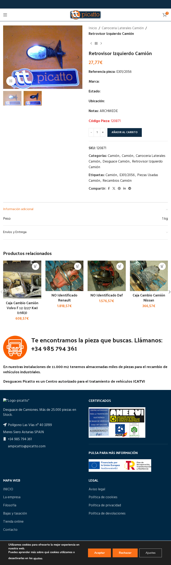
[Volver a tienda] (96, 43)
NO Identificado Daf (107, 295)
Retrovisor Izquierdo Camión (111, 34)
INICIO (8, 489)
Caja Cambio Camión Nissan (149, 297)
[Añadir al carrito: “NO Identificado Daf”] (120, 266)
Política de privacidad (105, 505)
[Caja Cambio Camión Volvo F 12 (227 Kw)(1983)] (22, 280)
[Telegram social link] (129, 189)
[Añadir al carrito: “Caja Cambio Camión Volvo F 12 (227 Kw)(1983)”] (35, 266)
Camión (113, 156)
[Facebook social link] (108, 189)
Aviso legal (97, 489)
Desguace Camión (116, 161)
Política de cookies (103, 497)
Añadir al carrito (125, 132)
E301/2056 (127, 175)
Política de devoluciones (107, 513)
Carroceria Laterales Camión (123, 28)
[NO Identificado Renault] (64, 276)
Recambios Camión (117, 181)
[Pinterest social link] (119, 189)
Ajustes (151, 553)
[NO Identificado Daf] (107, 276)
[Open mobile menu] (5, 15)
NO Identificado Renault (64, 297)
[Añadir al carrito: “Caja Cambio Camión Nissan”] (162, 266)
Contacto (10, 529)
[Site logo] (85, 15)
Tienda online (13, 521)
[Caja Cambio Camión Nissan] (149, 276)
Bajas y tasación (15, 513)
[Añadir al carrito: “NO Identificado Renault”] (77, 266)
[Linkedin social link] (124, 189)
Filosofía (9, 505)
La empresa (11, 497)
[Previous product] (91, 43)
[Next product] (101, 43)
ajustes (37, 558)
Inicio (93, 28)
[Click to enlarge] (11, 81)
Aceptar (99, 553)
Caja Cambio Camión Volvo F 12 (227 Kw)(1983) (22, 308)
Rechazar (125, 553)
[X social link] (114, 189)
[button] (7, 57)
